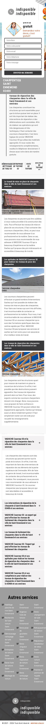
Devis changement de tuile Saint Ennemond (39, 618)
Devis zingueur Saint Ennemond (24, 648)
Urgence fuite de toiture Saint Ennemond (24, 618)
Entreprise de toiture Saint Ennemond (9, 654)
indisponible (25, 9)
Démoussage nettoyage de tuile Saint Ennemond (10, 640)
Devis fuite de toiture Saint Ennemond (9, 667)
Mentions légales (37, 723)
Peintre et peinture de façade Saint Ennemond (39, 676)
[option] (7, 166)
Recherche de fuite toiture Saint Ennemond (9, 624)
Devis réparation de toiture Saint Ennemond (24, 663)
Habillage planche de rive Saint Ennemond (9, 609)
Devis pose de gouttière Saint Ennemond (24, 634)
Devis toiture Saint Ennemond (38, 661)
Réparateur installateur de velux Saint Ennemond (39, 647)
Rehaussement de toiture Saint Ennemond (39, 632)
